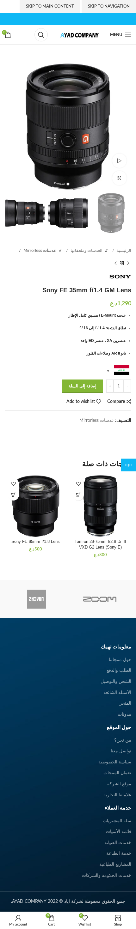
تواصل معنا (121, 751)
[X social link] (75, 19)
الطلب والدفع (119, 670)
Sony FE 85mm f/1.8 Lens (35, 541)
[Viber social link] (109, 430)
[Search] (41, 34)
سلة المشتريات (117, 821)
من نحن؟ (122, 740)
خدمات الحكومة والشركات (106, 875)
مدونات (124, 714)
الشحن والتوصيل (116, 681)
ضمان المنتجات (117, 773)
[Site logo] (78, 35)
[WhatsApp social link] (122, 430)
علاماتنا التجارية (117, 795)
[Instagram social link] (68, 19)
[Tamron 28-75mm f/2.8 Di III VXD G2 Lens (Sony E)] (100, 506)
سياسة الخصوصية (114, 762)
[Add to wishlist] (78, 483)
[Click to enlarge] (119, 178)
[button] (78, 495)
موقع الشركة (119, 784)
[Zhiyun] (36, 599)
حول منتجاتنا (120, 660)
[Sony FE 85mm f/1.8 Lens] (35, 506)
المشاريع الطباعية (115, 864)
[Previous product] (128, 263)
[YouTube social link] (61, 19)
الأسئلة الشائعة (117, 692)
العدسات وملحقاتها (86, 250)
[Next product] (115, 263)
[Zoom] (99, 599)
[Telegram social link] (115, 430)
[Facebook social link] (81, 19)
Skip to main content (50, 6)
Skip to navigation (109, 6)
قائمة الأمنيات (118, 831)
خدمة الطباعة (118, 853)
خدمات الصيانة (117, 843)
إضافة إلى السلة (82, 386)
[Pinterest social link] (55, 19)
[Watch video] (119, 161)
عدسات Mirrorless (39, 250)
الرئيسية (123, 250)
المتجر (125, 703)
